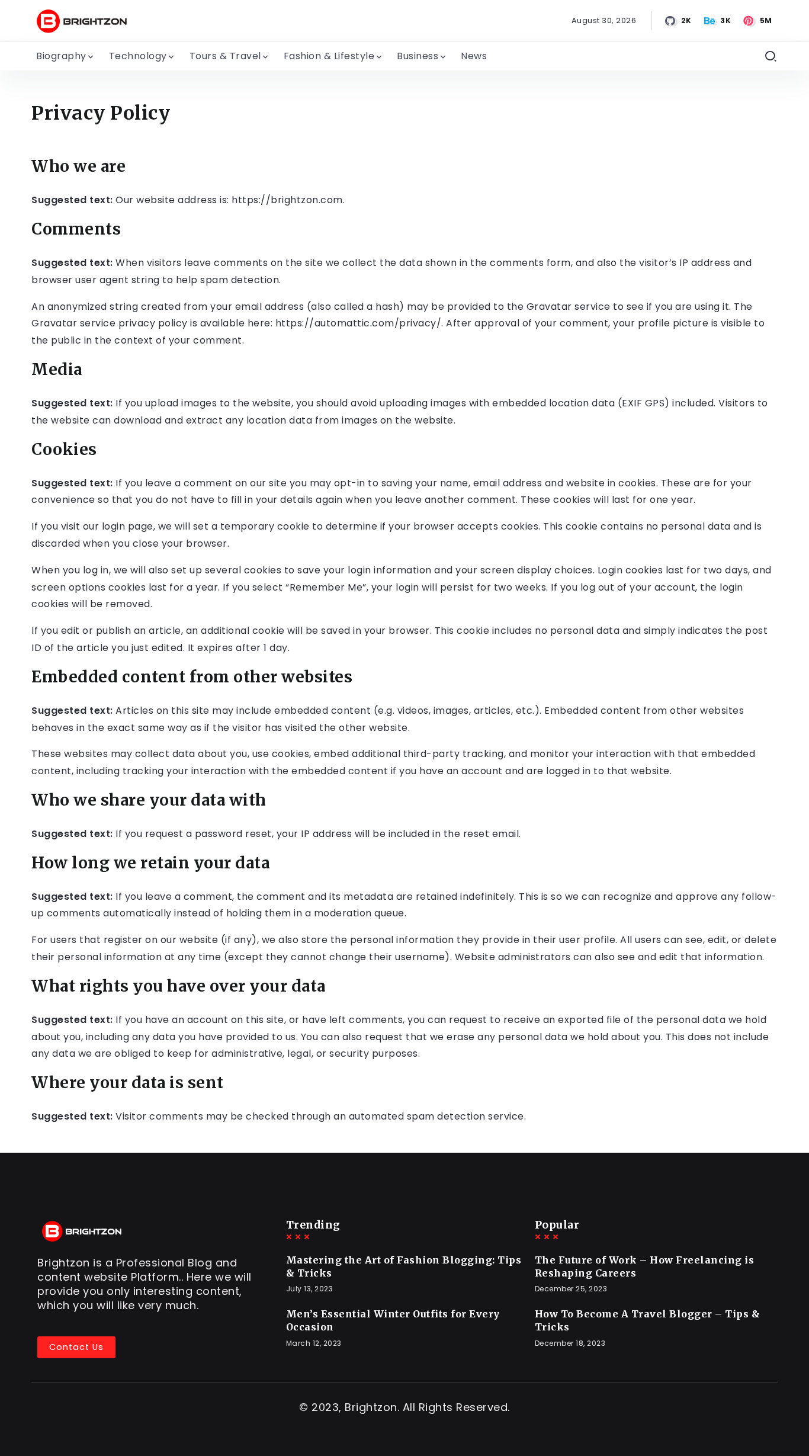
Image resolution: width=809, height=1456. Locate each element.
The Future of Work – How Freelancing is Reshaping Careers (645, 1266)
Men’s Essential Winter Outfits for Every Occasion (393, 1320)
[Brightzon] (81, 20)
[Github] (678, 20)
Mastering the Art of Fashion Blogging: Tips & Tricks (404, 1266)
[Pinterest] (758, 20)
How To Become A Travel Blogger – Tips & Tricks (647, 1320)
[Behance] (718, 20)
